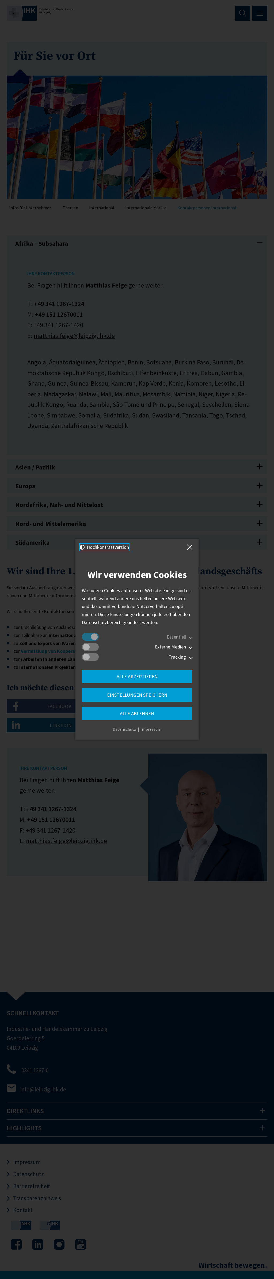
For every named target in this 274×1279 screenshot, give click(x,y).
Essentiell (176, 637)
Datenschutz (124, 729)
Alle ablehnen (137, 713)
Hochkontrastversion (107, 547)
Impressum (150, 729)
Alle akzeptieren (137, 676)
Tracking (177, 657)
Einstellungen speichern (137, 695)
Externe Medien (170, 647)
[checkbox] (90, 637)
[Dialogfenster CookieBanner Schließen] (190, 547)
